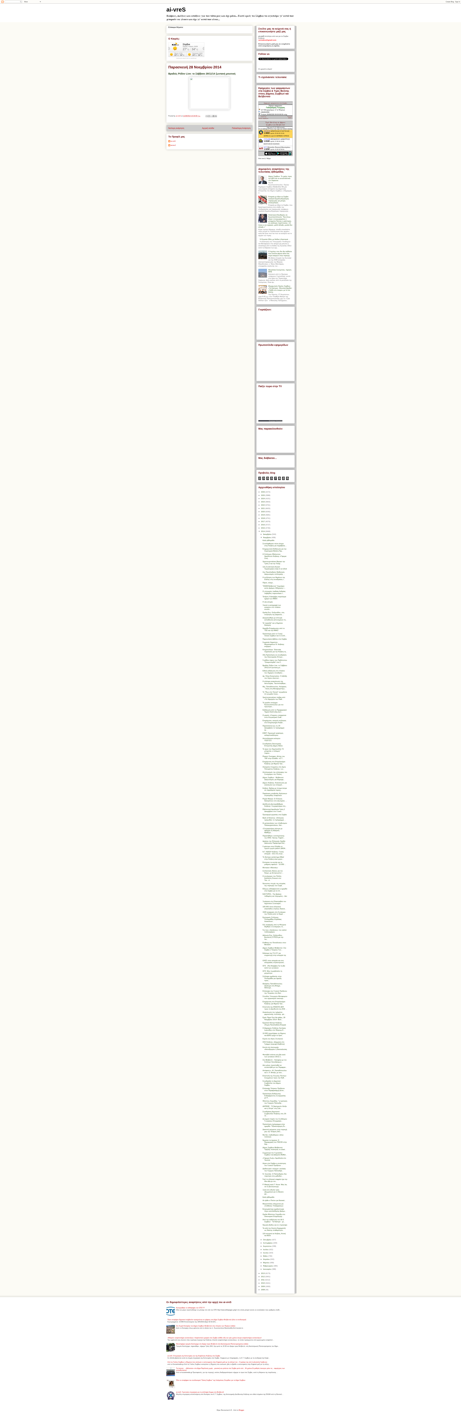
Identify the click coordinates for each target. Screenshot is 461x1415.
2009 (263, 1286)
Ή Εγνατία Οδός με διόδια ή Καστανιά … (275, 239)
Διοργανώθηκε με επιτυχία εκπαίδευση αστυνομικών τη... (275, 619)
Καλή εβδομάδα (268, 540)
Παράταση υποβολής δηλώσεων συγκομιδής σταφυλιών (275, 794)
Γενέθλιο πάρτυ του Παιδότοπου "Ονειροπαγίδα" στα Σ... (275, 661)
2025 (263, 495)
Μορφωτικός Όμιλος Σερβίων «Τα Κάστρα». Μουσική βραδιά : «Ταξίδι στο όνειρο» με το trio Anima (280, 289)
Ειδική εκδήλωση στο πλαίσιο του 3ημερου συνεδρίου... (274, 672)
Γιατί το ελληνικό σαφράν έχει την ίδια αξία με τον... (275, 1180)
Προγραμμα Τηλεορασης (275, 420)
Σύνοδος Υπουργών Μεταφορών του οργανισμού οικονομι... (275, 997)
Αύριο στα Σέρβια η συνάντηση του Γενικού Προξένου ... (274, 1164)
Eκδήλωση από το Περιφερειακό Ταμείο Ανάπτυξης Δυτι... (275, 711)
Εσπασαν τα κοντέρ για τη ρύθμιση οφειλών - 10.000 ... (274, 863)
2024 (263, 498)
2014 (263, 531)
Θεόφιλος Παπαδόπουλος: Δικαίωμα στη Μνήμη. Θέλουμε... (273, 986)
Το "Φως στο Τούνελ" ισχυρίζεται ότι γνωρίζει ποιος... (275, 693)
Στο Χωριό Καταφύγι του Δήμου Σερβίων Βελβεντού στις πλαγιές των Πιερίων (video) (205, 1326)
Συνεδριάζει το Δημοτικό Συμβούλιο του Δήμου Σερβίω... (272, 1083)
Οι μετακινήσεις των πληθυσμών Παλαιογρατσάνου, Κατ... (275, 824)
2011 (263, 1280)
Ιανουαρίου (267, 1269)
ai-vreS (176, 9)
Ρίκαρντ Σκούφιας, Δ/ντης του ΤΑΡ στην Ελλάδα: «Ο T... (274, 757)
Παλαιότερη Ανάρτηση (241, 128)
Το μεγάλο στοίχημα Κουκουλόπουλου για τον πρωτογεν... (273, 705)
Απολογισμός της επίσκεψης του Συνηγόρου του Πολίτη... (275, 773)
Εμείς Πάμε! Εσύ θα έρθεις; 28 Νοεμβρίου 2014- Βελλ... (274, 1018)
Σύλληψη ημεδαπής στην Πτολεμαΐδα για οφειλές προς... (272, 978)
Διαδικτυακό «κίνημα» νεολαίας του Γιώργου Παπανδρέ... (274, 1170)
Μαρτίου (266, 1263)
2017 (263, 521)
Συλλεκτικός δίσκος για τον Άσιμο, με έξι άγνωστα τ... (273, 872)
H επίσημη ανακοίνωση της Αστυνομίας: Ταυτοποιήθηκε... (275, 682)
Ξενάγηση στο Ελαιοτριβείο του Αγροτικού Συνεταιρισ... (274, 902)
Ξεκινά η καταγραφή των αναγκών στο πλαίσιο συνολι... (272, 607)
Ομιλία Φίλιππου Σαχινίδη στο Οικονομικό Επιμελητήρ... (274, 1215)
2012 (263, 1277)
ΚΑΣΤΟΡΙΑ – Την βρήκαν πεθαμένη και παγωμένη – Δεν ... (275, 896)
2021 (263, 508)
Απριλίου (266, 1259)
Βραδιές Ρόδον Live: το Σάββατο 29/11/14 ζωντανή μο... (275, 666)
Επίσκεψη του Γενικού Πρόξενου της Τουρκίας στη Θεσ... (275, 992)
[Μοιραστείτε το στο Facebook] (213, 116)
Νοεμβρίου (267, 537)
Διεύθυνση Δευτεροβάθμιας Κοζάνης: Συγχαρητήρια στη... (275, 805)
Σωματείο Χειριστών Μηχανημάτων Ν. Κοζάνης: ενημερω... (274, 644)
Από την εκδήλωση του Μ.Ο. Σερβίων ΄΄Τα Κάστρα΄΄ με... (274, 1221)
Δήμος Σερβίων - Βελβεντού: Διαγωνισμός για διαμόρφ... (274, 778)
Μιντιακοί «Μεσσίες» (270, 868)
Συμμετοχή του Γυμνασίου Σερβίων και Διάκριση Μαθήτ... (275, 1154)
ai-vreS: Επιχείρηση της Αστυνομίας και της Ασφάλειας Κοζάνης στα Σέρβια (193, 1356)
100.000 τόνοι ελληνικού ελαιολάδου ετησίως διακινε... (274, 908)
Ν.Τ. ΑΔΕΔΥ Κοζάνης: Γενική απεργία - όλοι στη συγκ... (273, 853)
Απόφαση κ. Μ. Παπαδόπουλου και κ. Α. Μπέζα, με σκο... (275, 1071)
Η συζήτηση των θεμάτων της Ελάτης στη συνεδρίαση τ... (274, 578)
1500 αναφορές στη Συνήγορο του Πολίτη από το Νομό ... (274, 913)
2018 (263, 518)
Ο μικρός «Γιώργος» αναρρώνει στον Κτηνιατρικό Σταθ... (274, 716)
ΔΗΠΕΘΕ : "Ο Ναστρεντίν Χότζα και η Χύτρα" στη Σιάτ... (275, 1107)
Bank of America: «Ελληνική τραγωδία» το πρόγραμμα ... (274, 819)
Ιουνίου (266, 1253)
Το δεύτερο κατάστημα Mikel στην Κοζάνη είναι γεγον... (273, 858)
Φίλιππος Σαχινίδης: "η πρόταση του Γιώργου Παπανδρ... (275, 1102)
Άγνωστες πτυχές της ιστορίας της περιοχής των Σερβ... (274, 884)
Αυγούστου (267, 1246)
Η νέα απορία (268, 602)
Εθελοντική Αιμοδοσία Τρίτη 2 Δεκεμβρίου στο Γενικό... (274, 810)
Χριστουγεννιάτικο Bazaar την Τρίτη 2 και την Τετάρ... (274, 562)
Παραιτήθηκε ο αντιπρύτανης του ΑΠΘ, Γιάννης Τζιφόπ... (274, 837)
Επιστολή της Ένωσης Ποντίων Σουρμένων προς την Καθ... (274, 1077)
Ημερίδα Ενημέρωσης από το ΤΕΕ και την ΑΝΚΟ (274, 629)
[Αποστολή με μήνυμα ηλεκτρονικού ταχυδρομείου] (207, 116)
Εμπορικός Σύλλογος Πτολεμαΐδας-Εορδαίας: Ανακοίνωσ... (272, 919)
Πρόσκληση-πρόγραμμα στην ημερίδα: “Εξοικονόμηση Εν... (274, 1125)
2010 (263, 1283)
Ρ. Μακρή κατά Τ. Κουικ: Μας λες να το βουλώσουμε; (275, 1185)
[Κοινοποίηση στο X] (211, 116)
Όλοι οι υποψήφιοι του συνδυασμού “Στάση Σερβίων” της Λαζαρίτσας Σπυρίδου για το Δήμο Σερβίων (210, 1380)
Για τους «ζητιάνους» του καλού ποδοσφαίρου (275, 931)
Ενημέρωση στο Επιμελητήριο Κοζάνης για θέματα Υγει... (274, 763)
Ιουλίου (266, 1249)
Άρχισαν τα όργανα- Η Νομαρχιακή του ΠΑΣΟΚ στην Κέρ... (275, 1142)
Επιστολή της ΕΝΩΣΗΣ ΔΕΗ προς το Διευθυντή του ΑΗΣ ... (275, 1008)
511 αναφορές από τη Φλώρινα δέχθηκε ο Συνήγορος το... (274, 926)
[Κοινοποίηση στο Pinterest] (216, 116)
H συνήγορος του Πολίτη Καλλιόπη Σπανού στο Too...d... (272, 878)
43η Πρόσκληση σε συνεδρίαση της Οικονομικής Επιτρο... (274, 656)
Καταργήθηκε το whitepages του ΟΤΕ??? (190, 1308)
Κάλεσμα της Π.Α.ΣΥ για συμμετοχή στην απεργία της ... (274, 955)
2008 (263, 1290)
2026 (263, 492)
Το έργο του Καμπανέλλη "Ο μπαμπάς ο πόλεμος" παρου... (273, 751)
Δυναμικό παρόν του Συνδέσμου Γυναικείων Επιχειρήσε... (275, 1120)
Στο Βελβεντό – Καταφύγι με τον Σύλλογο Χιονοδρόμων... (275, 1061)
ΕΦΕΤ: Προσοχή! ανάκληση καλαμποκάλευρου (273, 734)
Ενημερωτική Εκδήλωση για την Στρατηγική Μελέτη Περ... (274, 550)
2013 (263, 1273)
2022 (263, 505)
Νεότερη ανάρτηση (176, 128)
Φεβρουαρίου (268, 1266)
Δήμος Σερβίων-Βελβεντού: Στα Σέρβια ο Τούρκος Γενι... (274, 949)
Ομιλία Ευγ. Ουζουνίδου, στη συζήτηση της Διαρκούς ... (273, 613)
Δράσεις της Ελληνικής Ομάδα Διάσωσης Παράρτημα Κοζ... (274, 842)
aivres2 (173, 145)
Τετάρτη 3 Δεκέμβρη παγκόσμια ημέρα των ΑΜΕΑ (274, 598)
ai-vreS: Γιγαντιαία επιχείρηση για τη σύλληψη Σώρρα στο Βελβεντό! (200, 1392)
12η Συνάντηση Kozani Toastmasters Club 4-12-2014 (275, 568)
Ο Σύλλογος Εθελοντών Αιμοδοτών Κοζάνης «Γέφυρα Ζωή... (274, 556)
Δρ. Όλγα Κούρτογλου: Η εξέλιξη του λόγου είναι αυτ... (275, 677)
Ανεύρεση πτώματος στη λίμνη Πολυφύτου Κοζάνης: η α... (274, 768)
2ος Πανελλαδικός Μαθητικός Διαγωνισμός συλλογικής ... (274, 573)
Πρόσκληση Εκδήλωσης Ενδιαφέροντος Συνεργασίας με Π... (274, 1096)
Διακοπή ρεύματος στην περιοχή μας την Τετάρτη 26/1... (275, 1130)
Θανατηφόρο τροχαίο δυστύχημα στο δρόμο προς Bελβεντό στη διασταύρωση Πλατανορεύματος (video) (212, 1344)
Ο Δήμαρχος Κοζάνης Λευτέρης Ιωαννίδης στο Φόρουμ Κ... (274, 1029)
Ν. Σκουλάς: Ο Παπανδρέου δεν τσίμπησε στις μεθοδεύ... (275, 1175)
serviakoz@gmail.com (267, 40)
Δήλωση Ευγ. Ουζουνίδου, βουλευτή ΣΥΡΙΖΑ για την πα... (273, 937)
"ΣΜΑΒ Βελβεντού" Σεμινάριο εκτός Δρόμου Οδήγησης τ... (274, 587)
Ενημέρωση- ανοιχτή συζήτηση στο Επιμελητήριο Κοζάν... (274, 721)
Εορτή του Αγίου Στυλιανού (273, 1039)
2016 (263, 525)
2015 (263, 528)
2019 (263, 515)
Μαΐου (265, 1256)
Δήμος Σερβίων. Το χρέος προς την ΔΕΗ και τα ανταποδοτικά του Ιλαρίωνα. (280, 178)
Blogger (241, 1410)
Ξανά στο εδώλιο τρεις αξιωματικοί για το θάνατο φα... (273, 1192)
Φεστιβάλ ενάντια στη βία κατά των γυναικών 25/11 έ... (274, 1056)
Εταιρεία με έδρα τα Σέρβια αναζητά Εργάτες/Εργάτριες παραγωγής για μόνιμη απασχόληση (278, 200)
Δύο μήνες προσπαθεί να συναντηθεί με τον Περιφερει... (275, 1066)
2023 (263, 502)
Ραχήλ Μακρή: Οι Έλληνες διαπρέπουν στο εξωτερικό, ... (275, 800)
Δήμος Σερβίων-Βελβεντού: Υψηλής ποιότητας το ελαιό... (274, 1148)
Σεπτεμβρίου (268, 1243)
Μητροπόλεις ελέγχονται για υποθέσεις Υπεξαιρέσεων (273, 1205)
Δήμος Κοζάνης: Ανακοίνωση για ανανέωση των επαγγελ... (275, 784)
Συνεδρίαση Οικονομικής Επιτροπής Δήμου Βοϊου (273, 745)
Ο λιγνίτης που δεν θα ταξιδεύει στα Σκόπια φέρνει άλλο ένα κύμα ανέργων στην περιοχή (280, 253)
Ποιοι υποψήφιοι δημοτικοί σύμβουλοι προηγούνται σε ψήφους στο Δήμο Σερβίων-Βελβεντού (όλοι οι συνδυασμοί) (206, 1320)
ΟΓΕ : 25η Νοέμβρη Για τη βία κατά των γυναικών (274, 967)
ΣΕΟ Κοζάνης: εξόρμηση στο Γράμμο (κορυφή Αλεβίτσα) (274, 1043)
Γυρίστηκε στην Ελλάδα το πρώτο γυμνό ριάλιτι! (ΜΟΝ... (275, 847)
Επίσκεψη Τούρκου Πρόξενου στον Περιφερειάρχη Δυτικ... (274, 1089)
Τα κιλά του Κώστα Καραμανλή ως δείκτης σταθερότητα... (274, 1229)
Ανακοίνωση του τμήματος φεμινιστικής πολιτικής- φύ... (274, 1013)
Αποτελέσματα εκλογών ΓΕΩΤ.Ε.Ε (271, 739)
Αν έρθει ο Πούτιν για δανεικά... (274, 1200)
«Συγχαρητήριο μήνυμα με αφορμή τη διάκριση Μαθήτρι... (272, 831)
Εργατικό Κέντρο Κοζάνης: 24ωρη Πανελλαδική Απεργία (274, 1024)
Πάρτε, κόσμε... (268, 583)
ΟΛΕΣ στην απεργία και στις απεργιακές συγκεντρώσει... (274, 961)
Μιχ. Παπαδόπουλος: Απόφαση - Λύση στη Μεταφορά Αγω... (274, 688)
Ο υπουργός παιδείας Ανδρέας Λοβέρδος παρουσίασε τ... (274, 592)
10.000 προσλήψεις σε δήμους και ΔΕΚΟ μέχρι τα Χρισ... (274, 1034)
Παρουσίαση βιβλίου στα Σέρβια (275, 639)
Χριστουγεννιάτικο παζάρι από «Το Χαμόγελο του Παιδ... (274, 698)
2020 (263, 512)
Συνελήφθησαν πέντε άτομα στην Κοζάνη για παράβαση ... (275, 545)
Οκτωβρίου (267, 1240)
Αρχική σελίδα (208, 128)
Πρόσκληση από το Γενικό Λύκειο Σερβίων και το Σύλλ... (274, 635)
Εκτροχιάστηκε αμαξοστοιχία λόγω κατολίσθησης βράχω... (274, 1210)
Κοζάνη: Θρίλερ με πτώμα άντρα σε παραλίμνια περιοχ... (275, 789)
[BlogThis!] (209, 116)
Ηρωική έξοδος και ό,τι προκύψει (275, 1225)
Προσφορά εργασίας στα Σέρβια (275, 815)
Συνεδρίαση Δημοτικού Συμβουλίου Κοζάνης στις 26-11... (275, 1114)
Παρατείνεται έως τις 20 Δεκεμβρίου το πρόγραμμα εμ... (273, 728)
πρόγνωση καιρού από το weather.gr (186, 58)
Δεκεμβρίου (267, 534)
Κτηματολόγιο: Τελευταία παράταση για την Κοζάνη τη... (275, 651)
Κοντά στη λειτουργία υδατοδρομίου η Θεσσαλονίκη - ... (275, 1049)
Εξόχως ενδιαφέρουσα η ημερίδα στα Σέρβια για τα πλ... (275, 890)
